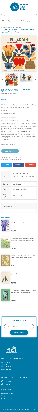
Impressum (4, 396)
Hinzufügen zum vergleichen (11, 160)
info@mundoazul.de (7, 369)
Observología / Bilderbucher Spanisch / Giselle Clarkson (22, 273)
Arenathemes (20, 409)
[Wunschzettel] (9, 20)
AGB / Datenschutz (7, 393)
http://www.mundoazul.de (9, 399)
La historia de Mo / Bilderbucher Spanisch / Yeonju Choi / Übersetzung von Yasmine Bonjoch (23, 291)
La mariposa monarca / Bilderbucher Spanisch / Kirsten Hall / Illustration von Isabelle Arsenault (22, 239)
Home (3, 27)
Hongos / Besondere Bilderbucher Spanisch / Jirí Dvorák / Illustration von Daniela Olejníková (23, 256)
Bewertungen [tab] (8, 206)
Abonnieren (19, 332)
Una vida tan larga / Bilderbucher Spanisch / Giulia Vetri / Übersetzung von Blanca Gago (23, 221)
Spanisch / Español (14, 27)
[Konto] (28, 20)
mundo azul (12, 94)
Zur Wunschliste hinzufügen (11, 157)
